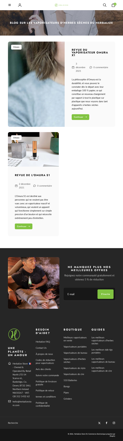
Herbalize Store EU (81, 434)
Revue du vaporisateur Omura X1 (90, 52)
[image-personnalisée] (14, 339)
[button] (9, 5)
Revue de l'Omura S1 (32, 175)
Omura (16, 47)
